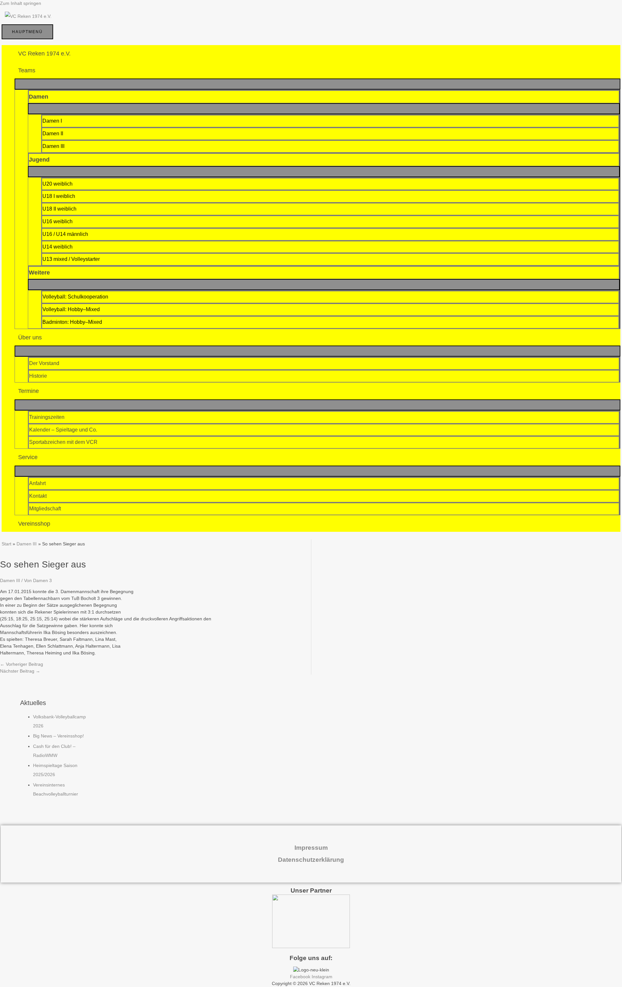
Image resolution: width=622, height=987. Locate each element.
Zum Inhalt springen (20, 3)
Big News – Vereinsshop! (58, 735)
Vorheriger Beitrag (21, 664)
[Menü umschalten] (317, 84)
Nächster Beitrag (20, 671)
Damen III (10, 580)
